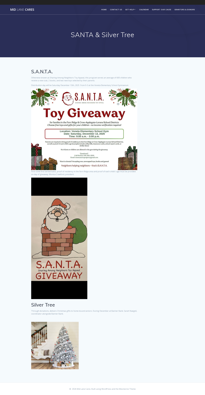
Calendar (144, 9)
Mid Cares (22, 9)
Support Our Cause (161, 9)
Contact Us (116, 9)
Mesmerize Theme (127, 389)
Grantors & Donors (185, 9)
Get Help (129, 9)
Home (104, 9)
